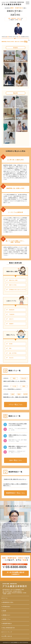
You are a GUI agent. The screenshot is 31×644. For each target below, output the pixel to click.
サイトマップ (7, 632)
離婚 (14, 378)
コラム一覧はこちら (15, 404)
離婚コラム (7, 619)
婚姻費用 (11, 323)
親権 (10, 348)
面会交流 (11, 357)
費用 (4, 611)
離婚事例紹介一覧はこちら (15, 493)
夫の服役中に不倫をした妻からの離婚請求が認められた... (15, 484)
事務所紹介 (7, 606)
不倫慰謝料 (11, 314)
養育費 (10, 343)
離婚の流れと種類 (13, 280)
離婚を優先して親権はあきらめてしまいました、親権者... (18, 447)
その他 (14, 386)
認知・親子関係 (12, 353)
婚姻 (12, 394)
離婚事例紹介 (7, 623)
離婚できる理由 (12, 285)
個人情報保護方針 (9, 627)
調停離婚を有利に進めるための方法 (17, 289)
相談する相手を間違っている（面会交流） (14, 381)
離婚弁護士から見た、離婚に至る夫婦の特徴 (15, 397)
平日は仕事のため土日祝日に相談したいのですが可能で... (18, 424)
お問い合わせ (7, 636)
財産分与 (11, 319)
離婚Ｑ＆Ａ (7, 615)
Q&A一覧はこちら (15, 460)
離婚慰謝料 (11, 309)
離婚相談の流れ (8, 602)
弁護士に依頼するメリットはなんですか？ (18, 435)
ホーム (5, 598)
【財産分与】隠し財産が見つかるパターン (14, 479)
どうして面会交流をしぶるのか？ (12, 389)
